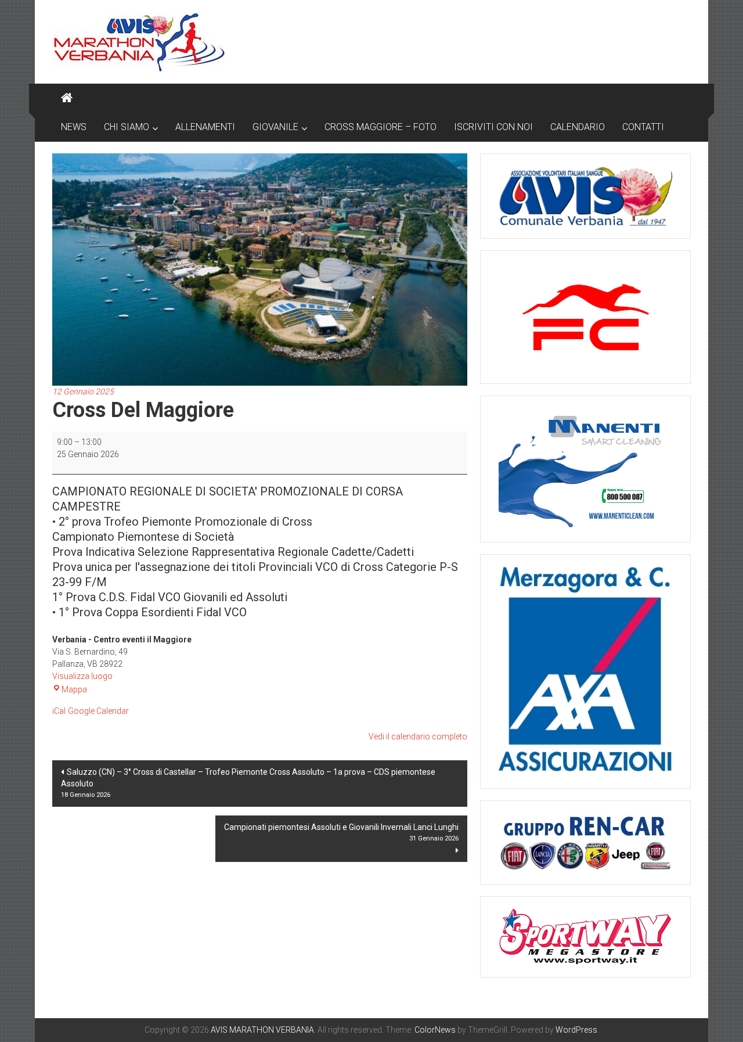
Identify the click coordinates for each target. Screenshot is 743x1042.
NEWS (73, 126)
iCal (59, 711)
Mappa (74, 689)
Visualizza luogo (82, 676)
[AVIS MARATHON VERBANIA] (66, 98)
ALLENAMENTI (205, 126)
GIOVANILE (275, 126)
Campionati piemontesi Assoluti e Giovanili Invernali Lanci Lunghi (341, 832)
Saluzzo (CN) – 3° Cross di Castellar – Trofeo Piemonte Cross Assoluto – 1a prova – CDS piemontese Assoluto (248, 783)
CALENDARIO (577, 126)
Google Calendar (98, 711)
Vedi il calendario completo (418, 736)
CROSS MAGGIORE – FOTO (380, 126)
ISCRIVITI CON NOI (493, 126)
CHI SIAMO (126, 126)
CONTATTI (643, 126)
